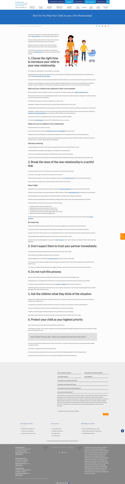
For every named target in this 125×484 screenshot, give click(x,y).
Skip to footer (4, 4)
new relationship (38, 52)
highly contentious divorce (81, 92)
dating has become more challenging (56, 131)
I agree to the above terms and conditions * (69, 411)
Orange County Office (20, 458)
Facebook (96, 26)
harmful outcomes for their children (41, 76)
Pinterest (108, 26)
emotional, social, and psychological (37, 113)
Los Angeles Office (20, 447)
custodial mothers (39, 120)
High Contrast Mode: (6, 5)
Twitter (99, 26)
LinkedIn (102, 26)
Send (106, 414)
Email (105, 26)
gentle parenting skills (65, 189)
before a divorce (36, 36)
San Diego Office (19, 468)
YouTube (62, 452)
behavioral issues (69, 178)
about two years (53, 258)
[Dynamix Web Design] (62, 457)
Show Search (108, 2)
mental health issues (74, 192)
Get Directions (19, 454)
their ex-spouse (60, 239)
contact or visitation (61, 284)
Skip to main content (6, 2)
